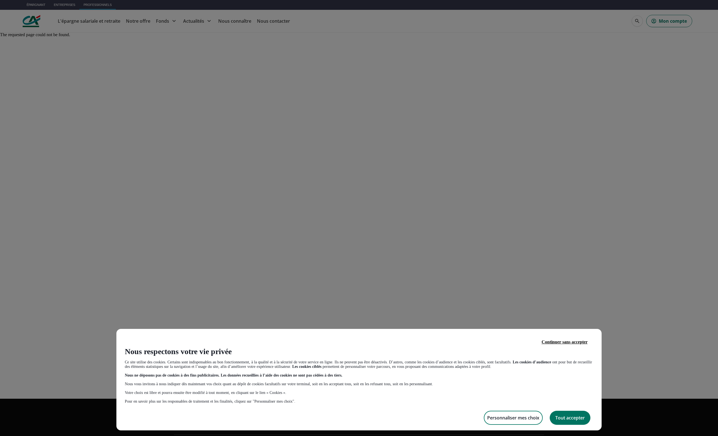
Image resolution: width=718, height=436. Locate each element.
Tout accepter (570, 418)
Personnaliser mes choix (513, 418)
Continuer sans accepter (565, 342)
